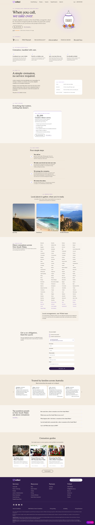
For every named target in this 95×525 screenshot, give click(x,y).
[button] (13, 392)
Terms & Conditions (17, 508)
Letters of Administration (18, 492)
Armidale (74, 300)
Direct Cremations (16, 495)
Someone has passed (55, 334)
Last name (51, 348)
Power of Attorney (16, 488)
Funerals (46, 1)
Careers (69, 497)
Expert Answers (34, 488)
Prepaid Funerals (54, 1)
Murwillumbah (64, 306)
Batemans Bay (53, 302)
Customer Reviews (34, 495)
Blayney (74, 302)
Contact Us (69, 492)
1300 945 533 (79, 1)
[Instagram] (16, 505)
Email (50, 361)
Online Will (15, 486)
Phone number (51, 353)
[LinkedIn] (21, 504)
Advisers (50, 488)
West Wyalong (53, 308)
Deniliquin (53, 304)
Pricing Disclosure (78, 508)
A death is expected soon (55, 336)
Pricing (32, 492)
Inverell (42, 306)
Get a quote (48, 135)
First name (51, 343)
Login (74, 1)
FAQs (32, 486)
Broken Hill (42, 304)
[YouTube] (19, 505)
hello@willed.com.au (71, 488)
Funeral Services (16, 497)
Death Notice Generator (36, 497)
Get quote (61, 368)
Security (69, 495)
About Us (61, 1)
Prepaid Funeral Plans (17, 499)
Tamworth (74, 306)
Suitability (65, 508)
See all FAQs (15, 417)
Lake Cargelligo (53, 306)
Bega (63, 302)
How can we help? (52, 331)
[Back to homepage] (16, 2)
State (50, 357)
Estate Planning (34, 1)
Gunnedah (74, 304)
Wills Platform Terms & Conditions (35, 508)
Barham (42, 302)
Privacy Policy (53, 508)
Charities (51, 486)
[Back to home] (16, 480)
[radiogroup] (61, 335)
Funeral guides (48, 471)
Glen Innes (63, 304)
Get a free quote (27, 26)
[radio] (49, 334)
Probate (40, 1)
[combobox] (61, 360)
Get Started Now (76, 480)
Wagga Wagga (43, 308)
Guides (32, 490)
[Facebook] (14, 505)
